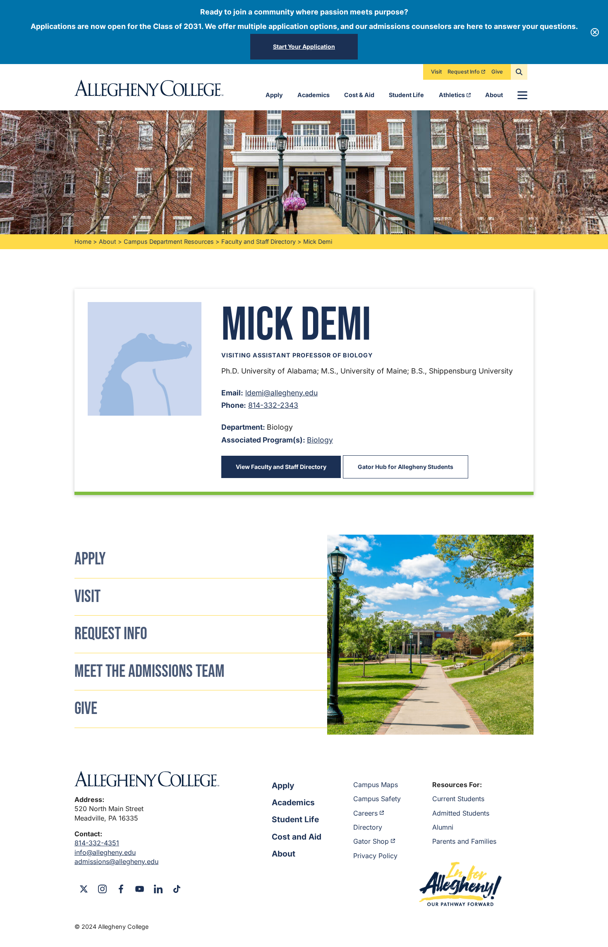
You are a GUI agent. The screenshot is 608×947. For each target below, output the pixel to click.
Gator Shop (371, 841)
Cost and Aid (296, 837)
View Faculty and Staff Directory (281, 466)
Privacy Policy (375, 856)
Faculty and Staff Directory (258, 241)
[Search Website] (519, 72)
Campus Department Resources (169, 241)
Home (82, 241)
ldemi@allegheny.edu (281, 392)
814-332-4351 (96, 843)
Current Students (458, 799)
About (494, 94)
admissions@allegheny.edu (116, 861)
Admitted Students (460, 813)
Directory (367, 827)
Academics (313, 94)
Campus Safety (377, 799)
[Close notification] (595, 32)
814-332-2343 (273, 405)
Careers (365, 813)
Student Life (406, 94)
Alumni (442, 827)
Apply (274, 94)
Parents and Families (464, 841)
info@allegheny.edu (105, 852)
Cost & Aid (359, 94)
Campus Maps (375, 784)
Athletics (452, 94)
